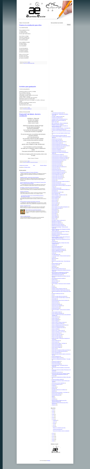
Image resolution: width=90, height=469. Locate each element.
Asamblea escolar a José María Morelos (59, 119)
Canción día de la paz (56, 169)
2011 (53, 437)
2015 (53, 419)
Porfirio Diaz (54, 387)
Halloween (54, 245)
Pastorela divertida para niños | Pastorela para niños (61, 291)
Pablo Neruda (54, 282)
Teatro (53, 397)
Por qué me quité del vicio (56, 384)
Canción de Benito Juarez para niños (58, 141)
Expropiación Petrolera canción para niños (59, 234)
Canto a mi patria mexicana (25, 216)
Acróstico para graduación (27, 86)
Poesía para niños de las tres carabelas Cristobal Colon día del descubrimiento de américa (61, 374)
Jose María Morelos (55, 254)
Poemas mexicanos (55, 307)
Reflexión (53, 391)
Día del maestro (55, 212)
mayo (54, 423)
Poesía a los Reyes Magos (56, 337)
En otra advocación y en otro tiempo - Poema (60, 231)
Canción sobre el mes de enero (57, 177)
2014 (53, 433)
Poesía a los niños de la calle (57, 334)
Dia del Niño (54, 213)
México (53, 259)
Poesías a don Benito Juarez (25, 205)
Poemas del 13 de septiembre (57, 305)
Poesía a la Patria (55, 329)
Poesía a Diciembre (55, 316)
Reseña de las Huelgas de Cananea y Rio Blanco (29, 172)
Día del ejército (54, 209)
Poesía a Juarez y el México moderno (58, 322)
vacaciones (54, 399)
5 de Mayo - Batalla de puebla (57, 116)
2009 (53, 440)
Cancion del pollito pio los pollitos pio (58, 166)
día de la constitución (26, 162)
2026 (53, 409)
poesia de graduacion (56, 356)
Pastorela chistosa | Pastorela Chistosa (59, 288)
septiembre (55, 420)
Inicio (34, 165)
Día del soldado (55, 216)
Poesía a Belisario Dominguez (57, 313)
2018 (53, 414)
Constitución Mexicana (56, 188)
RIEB (53, 396)
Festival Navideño (55, 235)
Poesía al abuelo (55, 342)
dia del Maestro (54, 210)
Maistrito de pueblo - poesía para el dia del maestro (29, 177)
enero (54, 426)
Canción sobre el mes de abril (57, 176)
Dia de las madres (55, 202)
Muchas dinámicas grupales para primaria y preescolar (30, 201)
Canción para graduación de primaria (58, 172)
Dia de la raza (54, 201)
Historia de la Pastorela (56, 247)
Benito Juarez (54, 121)
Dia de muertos (54, 204)
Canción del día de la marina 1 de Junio (59, 156)
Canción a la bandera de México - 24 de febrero (60, 128)
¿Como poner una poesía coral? (58, 112)
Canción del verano (55, 168)
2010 (53, 439)
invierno (53, 253)
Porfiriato (53, 385)
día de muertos (54, 205)
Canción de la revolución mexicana (58, 151)
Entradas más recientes (24, 165)
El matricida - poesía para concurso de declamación (29, 187)
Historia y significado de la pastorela (58, 250)
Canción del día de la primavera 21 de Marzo (60, 157)
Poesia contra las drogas (56, 347)
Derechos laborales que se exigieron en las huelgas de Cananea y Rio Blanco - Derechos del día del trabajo (33, 183)
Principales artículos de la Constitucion (59, 389)
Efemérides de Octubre (56, 221)
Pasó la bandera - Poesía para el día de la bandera (61, 283)
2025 (53, 411)
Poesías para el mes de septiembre (58, 383)
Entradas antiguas (43, 165)
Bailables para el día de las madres (58, 120)
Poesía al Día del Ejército (56, 346)
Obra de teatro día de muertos (57, 274)
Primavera (54, 388)
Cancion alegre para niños (56, 140)
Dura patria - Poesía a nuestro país (58, 220)
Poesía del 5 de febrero (34, 162)
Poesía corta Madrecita (56, 352)
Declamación (54, 190)
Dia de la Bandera (55, 193)
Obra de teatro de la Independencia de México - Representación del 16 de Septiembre (60, 273)
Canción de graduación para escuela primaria (60, 145)
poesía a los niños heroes (56, 335)
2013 (53, 434)
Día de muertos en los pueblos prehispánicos (60, 206)
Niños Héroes (54, 267)
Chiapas (53, 186)
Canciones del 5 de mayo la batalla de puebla (60, 181)
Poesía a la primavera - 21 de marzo (58, 331)
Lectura (53, 257)
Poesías (53, 375)
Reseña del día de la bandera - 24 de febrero (60, 392)
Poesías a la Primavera (24, 191)
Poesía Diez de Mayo (56, 362)
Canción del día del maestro (57, 161)
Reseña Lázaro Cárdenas (56, 393)
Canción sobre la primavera (57, 178)
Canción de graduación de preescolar (58, 144)
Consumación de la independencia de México (60, 189)
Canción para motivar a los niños (58, 173)
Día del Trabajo (54, 217)
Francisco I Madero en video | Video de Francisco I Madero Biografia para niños (61, 237)
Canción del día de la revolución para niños (60, 158)
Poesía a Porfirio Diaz (56, 340)
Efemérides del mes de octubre (57, 224)
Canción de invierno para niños (57, 148)
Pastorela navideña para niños (57, 293)
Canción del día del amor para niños (58, 160)
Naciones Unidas (55, 264)
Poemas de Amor (55, 301)
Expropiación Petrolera (56, 232)
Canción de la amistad (56, 149)
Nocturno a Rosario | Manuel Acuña (58, 268)
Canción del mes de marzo (57, 165)
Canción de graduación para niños (58, 147)
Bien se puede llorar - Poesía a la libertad (59, 123)
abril (54, 425)
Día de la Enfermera (55, 197)
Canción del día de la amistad (57, 154)
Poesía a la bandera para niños (57, 326)
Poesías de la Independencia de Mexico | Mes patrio (61, 377)
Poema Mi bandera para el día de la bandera (60, 300)
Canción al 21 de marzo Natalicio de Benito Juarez (61, 133)
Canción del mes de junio (56, 164)
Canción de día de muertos (57, 143)
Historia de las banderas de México (58, 249)
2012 (53, 436)
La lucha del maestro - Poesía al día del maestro (60, 255)
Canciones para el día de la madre (58, 184)
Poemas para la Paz (55, 308)
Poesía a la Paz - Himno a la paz (58, 330)
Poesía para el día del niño (57, 372)
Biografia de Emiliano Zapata (57, 124)
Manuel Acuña (54, 258)
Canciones (54, 180)
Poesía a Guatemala (55, 319)
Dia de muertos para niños (56, 208)
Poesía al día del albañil (56, 344)
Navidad (53, 266)
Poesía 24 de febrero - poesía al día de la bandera (61, 309)
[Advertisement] (33, 75)
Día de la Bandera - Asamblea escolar (58, 194)
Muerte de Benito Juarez (56, 263)
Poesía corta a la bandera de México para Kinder (60, 350)
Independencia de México (56, 251)
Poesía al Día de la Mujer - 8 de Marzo (59, 343)
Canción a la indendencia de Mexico (58, 129)
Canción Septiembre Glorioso (57, 174)
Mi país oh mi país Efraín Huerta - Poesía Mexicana (61, 261)
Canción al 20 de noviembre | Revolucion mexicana (61, 130)
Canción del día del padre (56, 162)
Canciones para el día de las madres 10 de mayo (61, 185)
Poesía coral (54, 348)
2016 (53, 417)
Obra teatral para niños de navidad (58, 278)
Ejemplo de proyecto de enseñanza (58, 225)
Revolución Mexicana (56, 395)
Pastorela (53, 287)
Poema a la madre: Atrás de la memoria (59, 296)
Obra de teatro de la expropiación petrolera (33, 209)
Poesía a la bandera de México (57, 323)
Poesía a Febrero (55, 318)
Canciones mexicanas (56, 182)
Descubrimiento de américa (57, 192)
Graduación (54, 241)
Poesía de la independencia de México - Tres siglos (61, 359)
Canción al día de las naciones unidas (59, 135)
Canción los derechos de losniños (58, 170)
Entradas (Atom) (27, 167)
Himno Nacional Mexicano (56, 246)
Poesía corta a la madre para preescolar (59, 351)
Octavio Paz (54, 279)
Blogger (48, 460)
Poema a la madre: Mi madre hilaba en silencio (60, 297)
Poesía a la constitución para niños (30, 25)
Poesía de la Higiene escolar (57, 357)
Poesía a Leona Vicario (56, 333)
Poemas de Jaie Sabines (56, 304)
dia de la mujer (54, 200)
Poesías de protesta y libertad (57, 379)
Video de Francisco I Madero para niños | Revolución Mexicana (59, 401)
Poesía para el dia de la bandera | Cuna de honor (61, 367)
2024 (53, 412)
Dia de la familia (55, 198)
